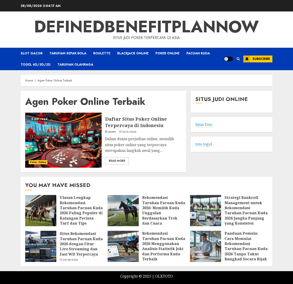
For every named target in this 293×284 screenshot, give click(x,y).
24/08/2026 (70, 260)
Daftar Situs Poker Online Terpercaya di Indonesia (136, 122)
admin (112, 132)
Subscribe (261, 58)
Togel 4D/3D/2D (36, 64)
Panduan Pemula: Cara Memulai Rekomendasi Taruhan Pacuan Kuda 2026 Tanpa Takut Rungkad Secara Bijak (246, 246)
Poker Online (167, 53)
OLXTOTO (164, 276)
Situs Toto (203, 124)
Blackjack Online (133, 53)
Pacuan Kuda (198, 53)
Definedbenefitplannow (146, 27)
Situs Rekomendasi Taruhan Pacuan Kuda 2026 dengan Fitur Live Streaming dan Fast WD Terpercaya (81, 244)
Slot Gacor (32, 53)
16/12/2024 (129, 132)
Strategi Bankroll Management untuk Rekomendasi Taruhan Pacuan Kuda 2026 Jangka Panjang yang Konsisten (246, 210)
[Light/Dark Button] (228, 59)
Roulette (101, 53)
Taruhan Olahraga (75, 64)
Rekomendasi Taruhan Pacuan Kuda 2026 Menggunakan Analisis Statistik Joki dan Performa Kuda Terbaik (163, 246)
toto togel (203, 144)
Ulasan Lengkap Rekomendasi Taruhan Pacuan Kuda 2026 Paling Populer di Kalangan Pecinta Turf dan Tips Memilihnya (81, 213)
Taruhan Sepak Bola (67, 53)
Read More (117, 161)
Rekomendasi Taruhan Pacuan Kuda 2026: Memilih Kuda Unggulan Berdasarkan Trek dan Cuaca (163, 210)
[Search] (238, 58)
